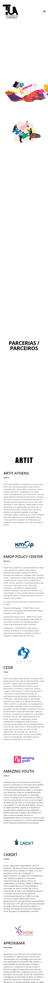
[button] (44, 11)
